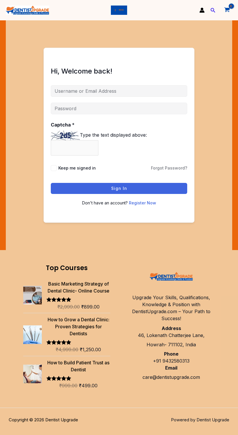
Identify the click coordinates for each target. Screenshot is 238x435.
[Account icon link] (202, 10)
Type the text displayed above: (113, 135)
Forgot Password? (169, 167)
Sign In (119, 188)
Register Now (142, 202)
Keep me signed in (77, 167)
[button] (213, 10)
